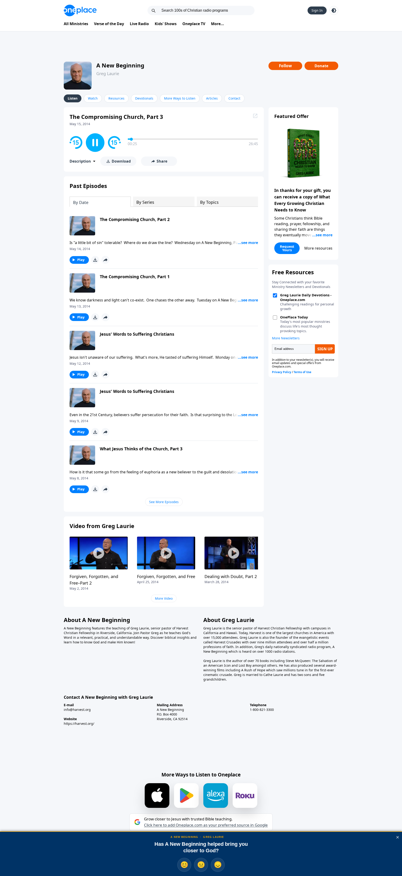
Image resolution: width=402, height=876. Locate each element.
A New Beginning (120, 65)
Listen (72, 98)
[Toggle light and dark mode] (333, 10)
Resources (116, 98)
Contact (234, 98)
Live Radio (139, 23)
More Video (164, 598)
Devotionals (144, 98)
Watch (93, 98)
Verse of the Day (109, 23)
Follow (285, 65)
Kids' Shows (166, 23)
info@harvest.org (77, 709)
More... (217, 23)
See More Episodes (164, 502)
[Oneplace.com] (80, 10)
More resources (318, 248)
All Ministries (76, 23)
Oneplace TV (193, 23)
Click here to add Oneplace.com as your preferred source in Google (206, 825)
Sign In (317, 10)
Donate (321, 65)
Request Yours (287, 248)
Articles (212, 98)
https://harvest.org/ (79, 723)
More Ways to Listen (179, 98)
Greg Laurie (107, 73)
